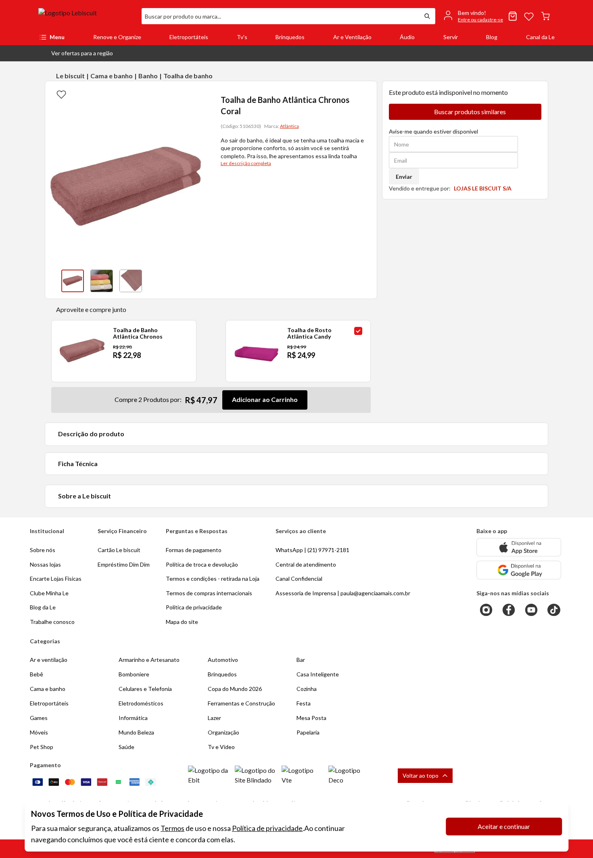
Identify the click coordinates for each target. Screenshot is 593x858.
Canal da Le (540, 36)
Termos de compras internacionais (209, 593)
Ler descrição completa (246, 163)
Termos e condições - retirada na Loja (212, 578)
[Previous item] (53, 281)
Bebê (36, 674)
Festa (303, 703)
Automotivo (223, 659)
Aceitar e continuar (504, 826)
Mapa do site (182, 621)
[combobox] (280, 16)
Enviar (404, 176)
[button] (75, 53)
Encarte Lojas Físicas (55, 578)
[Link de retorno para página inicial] (86, 16)
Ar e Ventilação (352, 36)
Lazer (214, 717)
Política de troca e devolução (202, 564)
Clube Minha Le (49, 593)
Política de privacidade (267, 828)
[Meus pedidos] (512, 16)
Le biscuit (70, 76)
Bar (300, 659)
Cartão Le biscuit (119, 549)
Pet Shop (41, 746)
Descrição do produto (91, 433)
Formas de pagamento (193, 549)
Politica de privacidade (194, 607)
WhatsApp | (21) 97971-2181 (312, 549)
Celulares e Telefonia (145, 688)
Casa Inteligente (317, 674)
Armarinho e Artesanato (149, 659)
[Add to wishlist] (61, 94)
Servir (450, 36)
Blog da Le (43, 607)
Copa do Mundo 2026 (235, 688)
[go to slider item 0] (72, 281)
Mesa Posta (311, 717)
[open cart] (545, 16)
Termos (172, 828)
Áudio (407, 36)
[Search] (427, 16)
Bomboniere (134, 674)
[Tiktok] (554, 609)
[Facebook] (508, 609)
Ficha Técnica (78, 463)
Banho (148, 76)
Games (39, 717)
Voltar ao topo (420, 775)
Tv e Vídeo (221, 746)
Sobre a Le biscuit (84, 496)
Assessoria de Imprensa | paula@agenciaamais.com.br (343, 593)
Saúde (126, 746)
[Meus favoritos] (528, 16)
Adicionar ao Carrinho (265, 399)
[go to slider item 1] (101, 281)
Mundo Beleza (136, 732)
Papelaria (307, 732)
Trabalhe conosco (52, 621)
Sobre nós (42, 549)
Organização (223, 732)
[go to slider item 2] (130, 281)
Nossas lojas (45, 564)
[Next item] (200, 281)
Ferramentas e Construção (241, 703)
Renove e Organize (117, 36)
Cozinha (306, 688)
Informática (133, 717)
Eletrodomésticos (141, 703)
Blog (491, 36)
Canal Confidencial (299, 578)
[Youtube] (531, 609)
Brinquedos (290, 36)
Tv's (242, 36)
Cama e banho (111, 76)
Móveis (39, 732)
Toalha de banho (188, 76)
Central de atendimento (306, 564)
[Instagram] (486, 609)
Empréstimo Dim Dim (124, 564)
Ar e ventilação (48, 659)
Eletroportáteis (188, 36)
